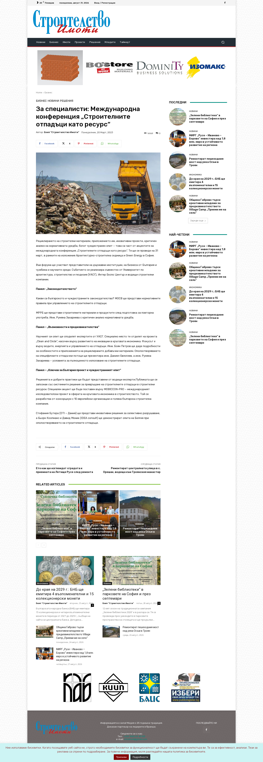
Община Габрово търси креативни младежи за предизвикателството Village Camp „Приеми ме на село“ (207, 206)
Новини (53, 101)
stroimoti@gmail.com (135, 739)
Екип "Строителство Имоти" (61, 132)
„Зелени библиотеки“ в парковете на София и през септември (56, 532)
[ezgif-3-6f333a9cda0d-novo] (60, 67)
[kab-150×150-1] (77, 687)
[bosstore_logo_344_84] (109, 67)
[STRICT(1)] (206, 67)
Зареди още (196, 220)
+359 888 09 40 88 (134, 736)
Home (39, 92)
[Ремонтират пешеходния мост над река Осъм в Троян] (140, 514)
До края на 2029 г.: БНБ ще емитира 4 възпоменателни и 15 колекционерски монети (65, 594)
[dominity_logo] (160, 68)
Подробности (140, 757)
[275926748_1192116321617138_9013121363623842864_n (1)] (113, 687)
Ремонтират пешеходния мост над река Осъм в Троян (140, 532)
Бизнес (48, 92)
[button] (223, 42)
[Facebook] (225, 3)
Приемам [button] (121, 757)
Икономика (42, 583)
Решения (66, 101)
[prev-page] (38, 545)
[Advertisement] (171, 21)
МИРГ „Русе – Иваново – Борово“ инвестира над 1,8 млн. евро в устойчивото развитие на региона (98, 530)
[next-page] (44, 545)
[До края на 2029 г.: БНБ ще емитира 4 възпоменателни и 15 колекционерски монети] (65, 570)
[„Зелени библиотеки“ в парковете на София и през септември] (56, 514)
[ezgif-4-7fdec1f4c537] (185, 687)
